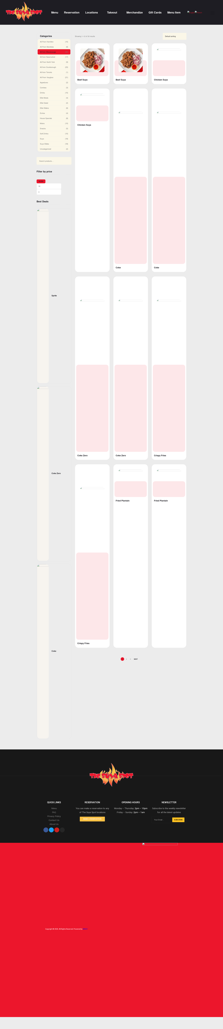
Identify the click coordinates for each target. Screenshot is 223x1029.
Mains (42, 123)
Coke (118, 267)
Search (65, 161)
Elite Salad (44, 103)
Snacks (43, 128)
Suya (42, 138)
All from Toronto (46, 72)
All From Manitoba (47, 47)
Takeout (112, 12)
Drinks (42, 92)
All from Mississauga (48, 52)
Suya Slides (44, 144)
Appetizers (44, 82)
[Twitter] (51, 829)
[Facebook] (45, 829)
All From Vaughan (46, 77)
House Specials (46, 118)
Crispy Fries (160, 455)
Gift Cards (155, 12)
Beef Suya (82, 79)
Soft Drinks (44, 133)
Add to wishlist (104, 47)
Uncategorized (45, 149)
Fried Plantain (123, 500)
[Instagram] (62, 829)
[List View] (160, 36)
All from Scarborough (48, 67)
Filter (41, 181)
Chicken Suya (161, 79)
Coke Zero (82, 455)
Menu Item (173, 12)
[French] (198, 12)
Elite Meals (44, 98)
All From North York (47, 62)
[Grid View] (157, 36)
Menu (54, 12)
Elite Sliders (44, 108)
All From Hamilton (46, 41)
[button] (92, 819)
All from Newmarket (47, 57)
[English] (191, 12)
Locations (91, 12)
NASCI (85, 929)
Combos (43, 87)
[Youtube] (56, 829)
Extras (42, 113)
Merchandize (134, 12)
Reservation (71, 12)
